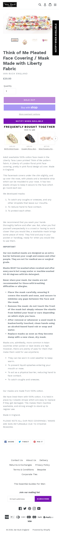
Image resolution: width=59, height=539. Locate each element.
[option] (15, 40)
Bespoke (41, 469)
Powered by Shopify (41, 530)
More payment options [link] (29, 114)
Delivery (44, 460)
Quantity (8, 86)
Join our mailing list (29, 492)
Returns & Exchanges (20, 465)
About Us (31, 460)
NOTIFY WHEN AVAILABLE (29, 121)
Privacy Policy (42, 465)
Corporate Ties (29, 474)
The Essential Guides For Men (29, 484)
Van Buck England (21, 530)
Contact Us (17, 460)
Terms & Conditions (23, 469)
